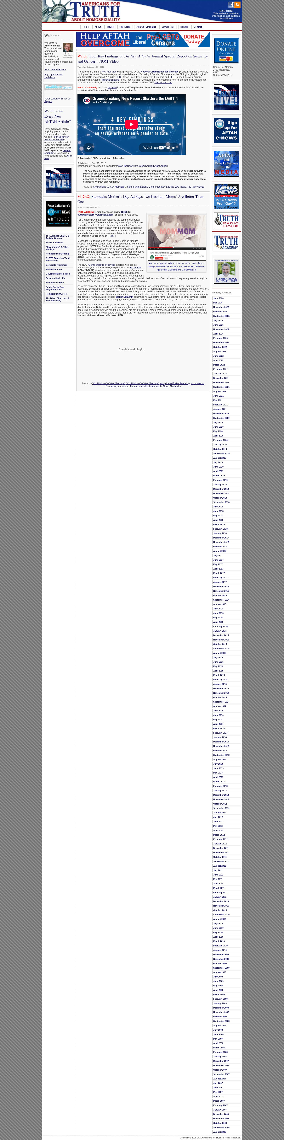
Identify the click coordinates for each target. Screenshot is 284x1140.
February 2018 (220, 529)
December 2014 (221, 688)
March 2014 (219, 728)
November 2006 (221, 1118)
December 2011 (221, 848)
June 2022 (218, 356)
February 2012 (220, 839)
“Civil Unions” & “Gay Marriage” (57, 248)
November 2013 (221, 746)
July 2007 (218, 1083)
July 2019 (218, 462)
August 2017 (219, 551)
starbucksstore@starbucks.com (95, 214)
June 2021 (218, 396)
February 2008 (220, 1052)
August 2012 (219, 812)
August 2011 (219, 866)
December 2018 (221, 489)
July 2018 (218, 507)
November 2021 (221, 382)
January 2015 (220, 684)
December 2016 (221, 586)
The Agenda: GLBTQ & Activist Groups (57, 237)
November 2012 (221, 799)
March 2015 (219, 675)
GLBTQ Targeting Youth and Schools (58, 259)
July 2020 (218, 422)
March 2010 (219, 941)
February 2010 (220, 946)
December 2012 (221, 795)
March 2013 (219, 781)
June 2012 (218, 821)
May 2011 (217, 879)
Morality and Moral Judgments (146, 386)
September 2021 (221, 387)
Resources (125, 27)
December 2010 (221, 901)
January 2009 (220, 1003)
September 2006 (221, 1127)
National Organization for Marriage (160, 71)
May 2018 (218, 515)
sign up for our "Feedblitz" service (56, 138)
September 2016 (221, 600)
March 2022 (219, 365)
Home (86, 27)
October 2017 (220, 546)
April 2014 (218, 724)
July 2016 (218, 608)
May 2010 (218, 932)
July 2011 (218, 870)
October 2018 (220, 498)
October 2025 (220, 311)
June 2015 (218, 662)
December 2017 (221, 538)
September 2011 (221, 861)
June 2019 (218, 467)
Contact (198, 27)
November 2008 (221, 1012)
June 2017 (218, 560)
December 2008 (221, 1008)
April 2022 (218, 360)
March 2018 (219, 524)
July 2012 (218, 817)
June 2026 (218, 298)
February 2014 (220, 733)
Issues (110, 27)
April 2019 (218, 471)
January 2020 (220, 444)
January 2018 (220, 533)
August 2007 (219, 1079)
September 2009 (221, 968)
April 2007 (218, 1096)
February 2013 (220, 786)
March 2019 (219, 475)
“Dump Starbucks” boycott (101, 265)
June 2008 (218, 1034)
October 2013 (220, 750)
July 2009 (218, 977)
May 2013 (218, 773)
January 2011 (219, 897)
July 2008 (218, 1030)
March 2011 (218, 888)
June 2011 (218, 875)
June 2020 (218, 427)
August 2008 (219, 1025)
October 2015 (220, 644)
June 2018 (218, 511)
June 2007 (218, 1087)
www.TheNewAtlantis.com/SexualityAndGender (142, 166)
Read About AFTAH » (55, 69)
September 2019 (221, 453)
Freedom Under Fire (56, 278)
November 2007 (221, 1065)
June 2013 (218, 768)
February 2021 (220, 405)
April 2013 (218, 777)
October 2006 (220, 1123)
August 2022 (219, 351)
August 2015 (219, 653)
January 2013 (220, 790)
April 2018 (218, 520)
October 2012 (220, 804)
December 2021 (221, 378)
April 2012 (218, 830)
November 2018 (221, 493)
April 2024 (218, 334)
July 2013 (218, 764)
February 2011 (220, 892)
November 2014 (221, 693)
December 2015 (221, 635)
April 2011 (218, 883)
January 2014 (220, 737)
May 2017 (218, 564)
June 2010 (218, 928)
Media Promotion (54, 269)
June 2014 (218, 715)
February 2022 (220, 369)
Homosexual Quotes (56, 294)
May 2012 (218, 826)
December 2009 (221, 954)
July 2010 (218, 923)
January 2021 (220, 409)
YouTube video (110, 71)
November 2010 (221, 906)
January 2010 (220, 950)
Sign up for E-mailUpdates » (53, 76)
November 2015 (221, 640)
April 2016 (218, 622)
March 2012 (219, 835)
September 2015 (221, 648)
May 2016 (218, 617)
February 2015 (220, 679)
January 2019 (220, 484)
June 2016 (218, 613)
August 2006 (219, 1132)
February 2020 (220, 440)
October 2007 (220, 1070)
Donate (184, 27)
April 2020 (218, 436)
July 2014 (218, 710)
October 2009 (220, 963)
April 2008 (218, 1043)
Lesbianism (123, 386)
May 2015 (218, 666)
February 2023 (220, 338)
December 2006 (221, 1114)
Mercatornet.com (163, 82)
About (98, 27)
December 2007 (221, 1061)
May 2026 (218, 303)
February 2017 (220, 577)
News (183, 186)
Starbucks (135, 267)
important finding (110, 79)
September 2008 (221, 1021)
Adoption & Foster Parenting (175, 383)
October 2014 (220, 697)
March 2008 (219, 1047)
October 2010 (220, 910)
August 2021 (219, 391)
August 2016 (219, 604)
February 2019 (220, 480)
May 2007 (218, 1092)
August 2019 (219, 458)
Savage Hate (168, 27)
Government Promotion (58, 274)
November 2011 (221, 852)
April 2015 (218, 671)
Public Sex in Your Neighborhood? (55, 288)
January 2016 (220, 631)
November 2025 (221, 307)
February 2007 (220, 1105)
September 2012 (221, 808)
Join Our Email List (146, 27)
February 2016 (220, 626)
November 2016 (221, 591)
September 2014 (221, 702)
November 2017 (221, 542)
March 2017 (219, 573)
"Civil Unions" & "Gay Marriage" (108, 186)
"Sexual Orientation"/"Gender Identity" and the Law (152, 186)
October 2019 (220, 449)
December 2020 (221, 413)
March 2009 (219, 994)
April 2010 (218, 937)
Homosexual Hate (55, 282)
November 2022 (221, 342)
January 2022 (220, 373)
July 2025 (218, 320)
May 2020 (218, 431)
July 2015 (218, 657)
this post (112, 87)
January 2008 (220, 1056)
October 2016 (220, 595)
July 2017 (218, 555)
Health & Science (54, 242)
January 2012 (220, 844)
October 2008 (220, 1016)
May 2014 (218, 719)
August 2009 (219, 972)
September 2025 (221, 316)
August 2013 (219, 759)
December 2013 (221, 742)
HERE (119, 77)
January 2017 (220, 582)
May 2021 (218, 400)
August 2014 (219, 706)
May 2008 (218, 1039)
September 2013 (221, 755)
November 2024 (221, 329)
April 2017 (218, 569)
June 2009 (218, 981)
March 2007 (219, 1101)
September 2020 (221, 418)
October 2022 (220, 347)
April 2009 (218, 990)
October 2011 (220, 857)
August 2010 (219, 919)
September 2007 (221, 1074)
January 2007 (220, 1110)
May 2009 (218, 985)
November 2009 (221, 959)
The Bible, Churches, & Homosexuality (57, 299)
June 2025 (218, 325)
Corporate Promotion (56, 265)
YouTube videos (195, 186)
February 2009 (220, 999)
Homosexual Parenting (57, 254)
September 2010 (221, 914)
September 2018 (221, 502)
